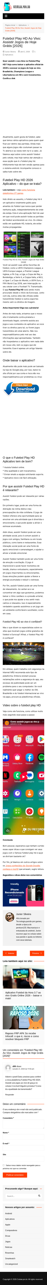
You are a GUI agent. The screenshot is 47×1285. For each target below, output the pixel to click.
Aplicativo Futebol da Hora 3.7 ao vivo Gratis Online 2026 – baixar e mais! (23, 995)
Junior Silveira (10, 52)
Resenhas (9, 1253)
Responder (9, 1095)
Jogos (7, 1242)
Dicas (7, 1236)
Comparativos (11, 1230)
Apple (7, 1225)
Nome (6, 1133)
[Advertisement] (23, 106)
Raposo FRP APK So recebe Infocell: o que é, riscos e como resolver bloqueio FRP (22, 1036)
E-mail (6, 1143)
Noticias (8, 1247)
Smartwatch (10, 1258)
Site (4, 1154)
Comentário (8, 1118)
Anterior (11, 953)
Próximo (35, 953)
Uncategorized (11, 1264)
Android (8, 1213)
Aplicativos (9, 55)
